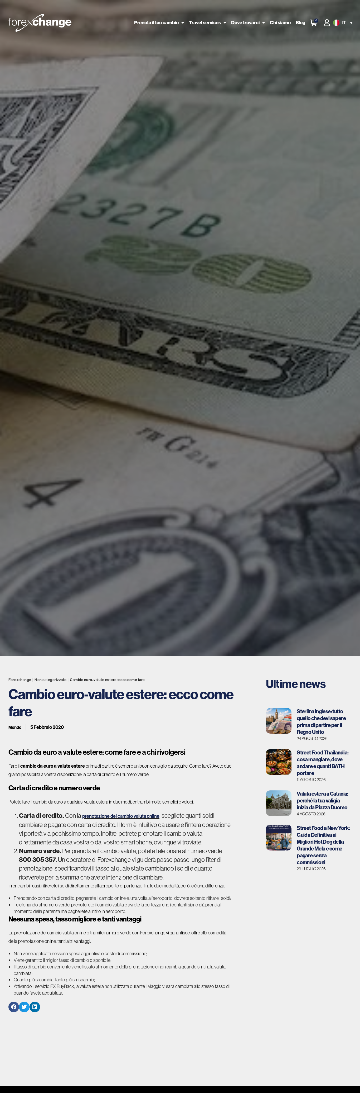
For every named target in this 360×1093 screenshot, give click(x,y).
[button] (342, 23)
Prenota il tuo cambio (156, 23)
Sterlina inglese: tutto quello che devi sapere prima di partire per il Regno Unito (321, 721)
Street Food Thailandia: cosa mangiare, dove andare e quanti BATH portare (322, 762)
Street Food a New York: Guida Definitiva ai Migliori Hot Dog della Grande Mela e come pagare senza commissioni (323, 845)
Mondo (14, 727)
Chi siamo (280, 23)
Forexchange (19, 679)
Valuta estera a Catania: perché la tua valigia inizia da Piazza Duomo (322, 800)
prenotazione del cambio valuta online (120, 816)
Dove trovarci (245, 23)
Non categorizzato (51, 679)
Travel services (205, 23)
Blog (300, 23)
